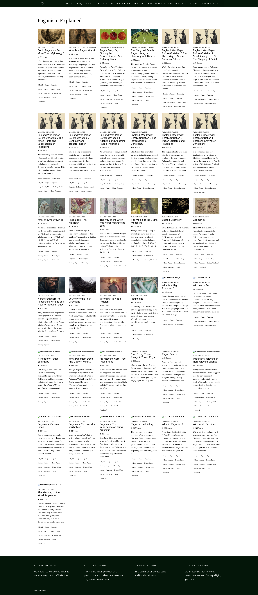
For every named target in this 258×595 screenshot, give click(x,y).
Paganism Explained (46, 47)
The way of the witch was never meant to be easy (112, 222)
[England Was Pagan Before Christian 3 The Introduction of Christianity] (144, 128)
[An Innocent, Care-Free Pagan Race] (113, 350)
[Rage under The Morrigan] (82, 212)
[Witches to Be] (201, 277)
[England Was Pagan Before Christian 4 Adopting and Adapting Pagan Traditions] (113, 128)
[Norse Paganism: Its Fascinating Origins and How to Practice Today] (51, 291)
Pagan (47, 85)
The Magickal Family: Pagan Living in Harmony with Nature (143, 53)
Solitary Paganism (44, 93)
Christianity (180, 94)
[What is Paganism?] (173, 415)
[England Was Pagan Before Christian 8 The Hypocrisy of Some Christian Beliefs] (175, 43)
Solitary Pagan (55, 89)
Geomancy (199, 219)
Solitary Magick (43, 89)
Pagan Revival (170, 354)
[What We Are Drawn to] (51, 212)
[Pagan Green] (42, 4)
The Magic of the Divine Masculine (144, 221)
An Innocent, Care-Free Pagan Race (113, 360)
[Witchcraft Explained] (205, 415)
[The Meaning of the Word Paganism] (51, 484)
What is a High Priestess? (170, 287)
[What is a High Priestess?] (175, 277)
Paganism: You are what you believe (82, 426)
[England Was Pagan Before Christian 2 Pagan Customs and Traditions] (175, 128)
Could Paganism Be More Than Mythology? (51, 52)
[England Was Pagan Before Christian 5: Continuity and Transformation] (82, 128)
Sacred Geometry (172, 219)
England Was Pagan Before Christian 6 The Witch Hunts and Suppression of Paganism (50, 140)
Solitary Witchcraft (44, 97)
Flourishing (137, 298)
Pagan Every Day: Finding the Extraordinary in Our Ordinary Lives (111, 55)
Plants (69, 3)
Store (88, 3)
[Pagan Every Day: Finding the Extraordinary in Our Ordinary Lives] (113, 43)
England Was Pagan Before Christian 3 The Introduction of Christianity (143, 139)
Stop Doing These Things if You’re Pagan (143, 356)
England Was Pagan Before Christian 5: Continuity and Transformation (80, 139)
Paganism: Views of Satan (49, 426)
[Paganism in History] (143, 415)
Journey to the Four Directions (80, 300)
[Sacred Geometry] (175, 212)
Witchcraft (41, 101)
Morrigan (79, 254)
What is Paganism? (172, 424)
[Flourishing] (144, 291)
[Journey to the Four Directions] (82, 291)
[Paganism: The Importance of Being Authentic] (113, 415)
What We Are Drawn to (50, 219)
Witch (54, 97)
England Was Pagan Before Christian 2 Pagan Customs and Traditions (173, 139)
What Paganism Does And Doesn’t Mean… (81, 360)
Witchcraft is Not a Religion (110, 300)
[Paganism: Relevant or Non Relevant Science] (206, 350)
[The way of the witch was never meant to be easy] (113, 212)
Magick (40, 85)
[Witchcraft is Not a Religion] (113, 291)
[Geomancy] (206, 212)
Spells (178, 267)
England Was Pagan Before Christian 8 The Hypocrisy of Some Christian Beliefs (174, 55)
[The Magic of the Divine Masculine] (144, 212)
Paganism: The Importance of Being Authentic (111, 427)
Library (79, 3)
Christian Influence (169, 94)
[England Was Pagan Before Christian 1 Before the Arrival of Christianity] (206, 128)
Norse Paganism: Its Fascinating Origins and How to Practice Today (51, 301)
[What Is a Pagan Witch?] (82, 43)
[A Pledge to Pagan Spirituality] (51, 350)
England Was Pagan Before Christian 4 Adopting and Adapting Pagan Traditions (113, 139)
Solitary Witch (56, 93)
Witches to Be (201, 285)
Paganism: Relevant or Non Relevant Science (205, 360)
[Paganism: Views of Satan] (51, 415)
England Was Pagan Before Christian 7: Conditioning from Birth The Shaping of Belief (206, 55)
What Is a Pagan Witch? (82, 50)
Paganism (54, 85)
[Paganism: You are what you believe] (82, 415)
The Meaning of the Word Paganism (49, 494)
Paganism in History (142, 424)
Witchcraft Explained (204, 424)
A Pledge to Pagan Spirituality (48, 360)
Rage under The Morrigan (78, 221)
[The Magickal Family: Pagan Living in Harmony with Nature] (144, 43)
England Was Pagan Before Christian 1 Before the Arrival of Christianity (204, 139)
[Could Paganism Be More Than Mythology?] (51, 43)
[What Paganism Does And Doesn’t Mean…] (82, 350)
